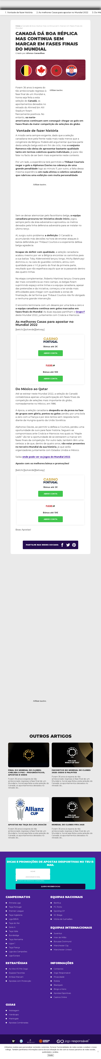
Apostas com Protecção (20, 981)
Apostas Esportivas (62, 993)
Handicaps (14, 1014)
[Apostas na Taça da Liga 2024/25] (28, 809)
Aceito (50, 1055)
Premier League (16, 911)
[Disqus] (50, 596)
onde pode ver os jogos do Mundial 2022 (46, 457)
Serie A (12, 927)
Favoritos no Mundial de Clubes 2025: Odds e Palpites (71, 771)
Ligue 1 (12, 943)
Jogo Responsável (62, 973)
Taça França (14, 947)
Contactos (58, 969)
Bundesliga (14, 935)
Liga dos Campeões (18, 952)
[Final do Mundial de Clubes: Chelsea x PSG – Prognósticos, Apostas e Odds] (28, 755)
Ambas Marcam (16, 977)
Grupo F (80, 311)
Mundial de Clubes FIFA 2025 (68, 824)
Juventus (58, 933)
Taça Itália (13, 931)
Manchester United (62, 950)
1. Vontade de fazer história (19, 12)
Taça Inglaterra (15, 915)
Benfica (57, 903)
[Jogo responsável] (13, 1041)
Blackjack (58, 985)
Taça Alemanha (16, 939)
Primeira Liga (15, 903)
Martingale (14, 1019)
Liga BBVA (14, 919)
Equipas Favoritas (17, 973)
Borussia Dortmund (62, 941)
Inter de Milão (60, 937)
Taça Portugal (15, 907)
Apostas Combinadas (18, 1023)
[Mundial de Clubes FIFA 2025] (72, 809)
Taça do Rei (14, 923)
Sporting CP (59, 911)
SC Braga (58, 915)
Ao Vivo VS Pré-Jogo (18, 969)
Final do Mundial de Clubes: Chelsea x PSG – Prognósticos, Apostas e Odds (26, 772)
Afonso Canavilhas (35, 53)
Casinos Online (60, 997)
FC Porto (58, 907)
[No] (98, 1051)
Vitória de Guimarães (63, 919)
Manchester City (61, 945)
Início (18, 26)
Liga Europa (14, 956)
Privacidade (59, 977)
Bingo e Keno (60, 989)
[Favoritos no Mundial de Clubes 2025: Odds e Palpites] (72, 755)
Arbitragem (14, 1010)
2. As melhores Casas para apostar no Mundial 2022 (62, 12)
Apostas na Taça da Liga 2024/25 (27, 824)
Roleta (57, 981)
